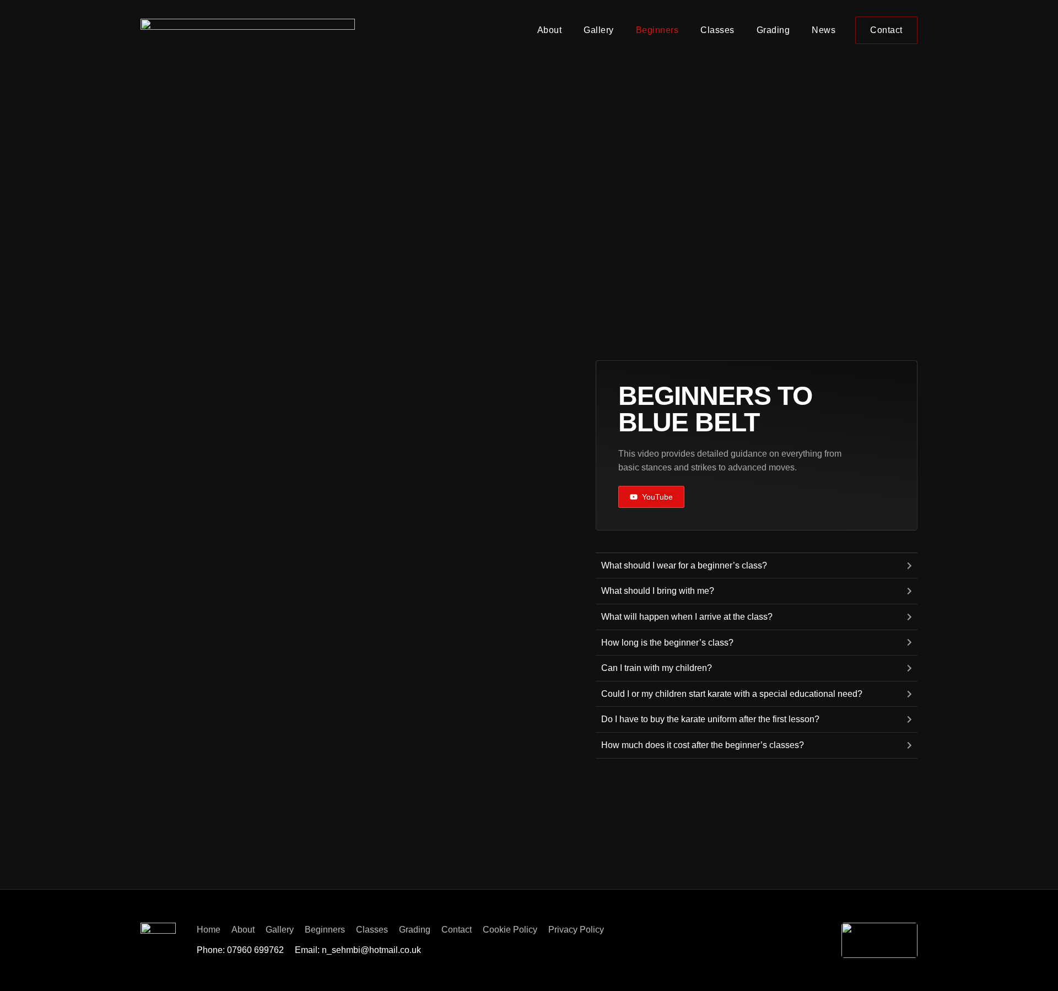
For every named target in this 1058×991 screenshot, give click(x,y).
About (549, 30)
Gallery (599, 30)
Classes (717, 30)
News (823, 30)
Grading (773, 30)
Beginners (657, 30)
